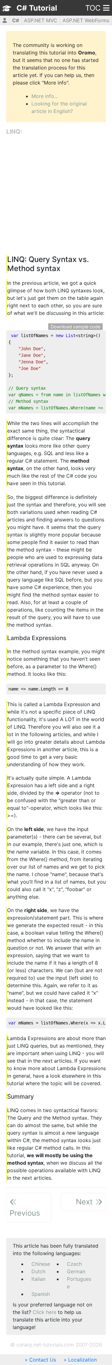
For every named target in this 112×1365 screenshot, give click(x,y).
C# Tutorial (36, 8)
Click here (44, 1312)
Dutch (38, 1271)
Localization (82, 1360)
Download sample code (75, 326)
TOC (92, 8)
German (76, 1271)
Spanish (40, 1294)
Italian (38, 1279)
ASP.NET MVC (40, 20)
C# (15, 20)
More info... (44, 96)
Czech (74, 1264)
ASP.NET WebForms (86, 20)
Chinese (40, 1264)
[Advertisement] (56, 195)
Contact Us (42, 1360)
